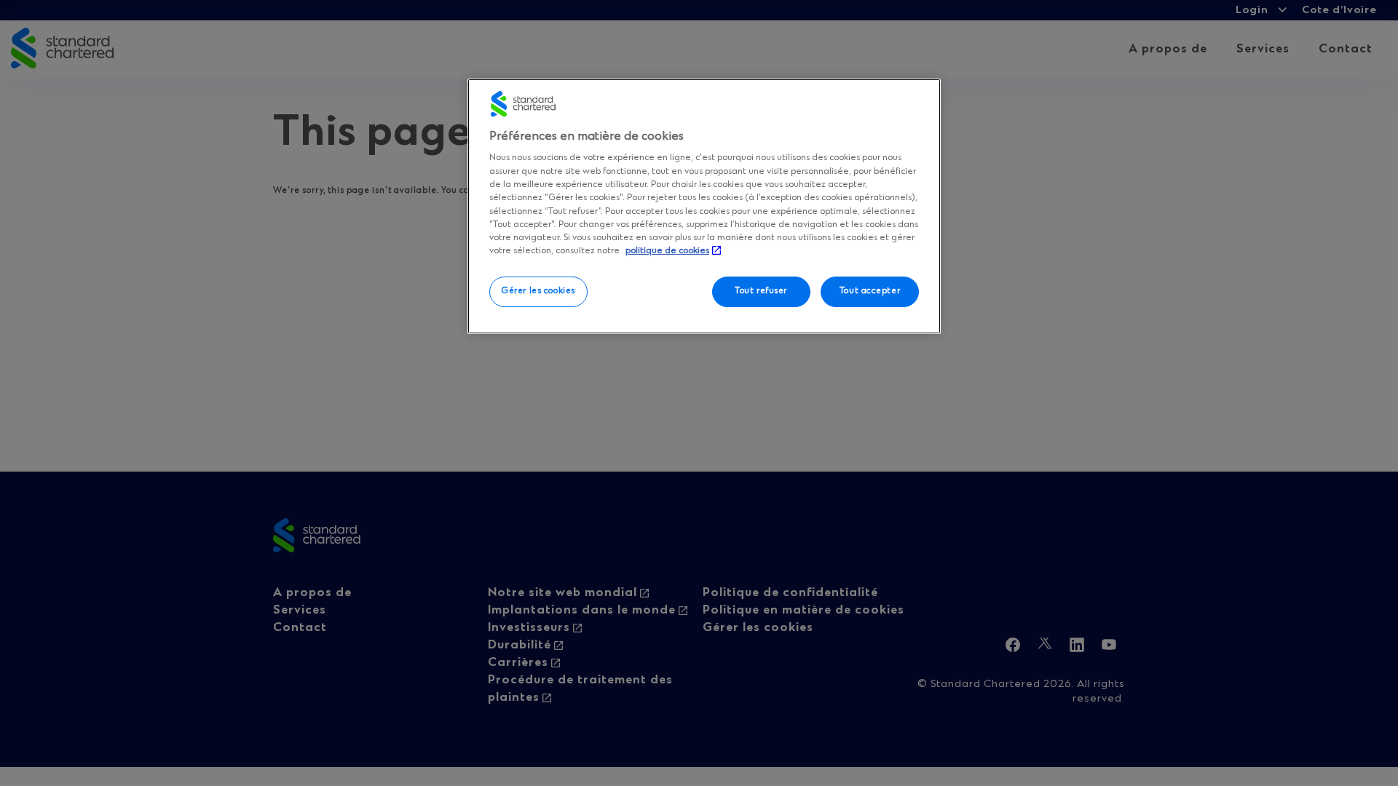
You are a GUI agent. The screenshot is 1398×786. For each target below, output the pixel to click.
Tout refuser (761, 291)
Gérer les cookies (538, 291)
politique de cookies (667, 250)
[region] (704, 206)
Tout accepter (870, 291)
